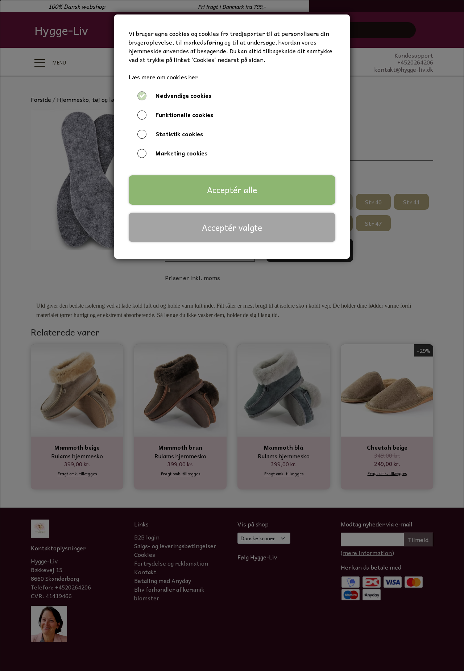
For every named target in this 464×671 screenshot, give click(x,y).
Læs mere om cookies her (163, 77)
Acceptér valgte (232, 227)
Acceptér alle (232, 189)
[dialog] (232, 335)
